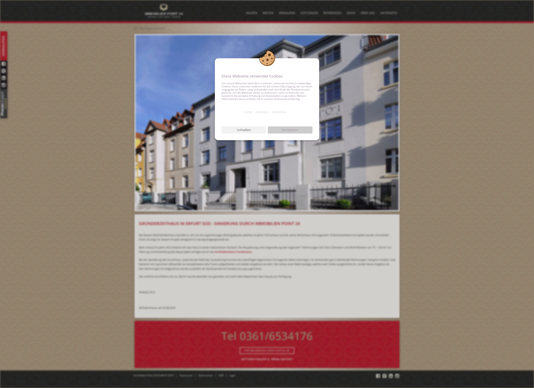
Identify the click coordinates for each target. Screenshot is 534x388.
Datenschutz (279, 111)
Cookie (248, 111)
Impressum (262, 111)
